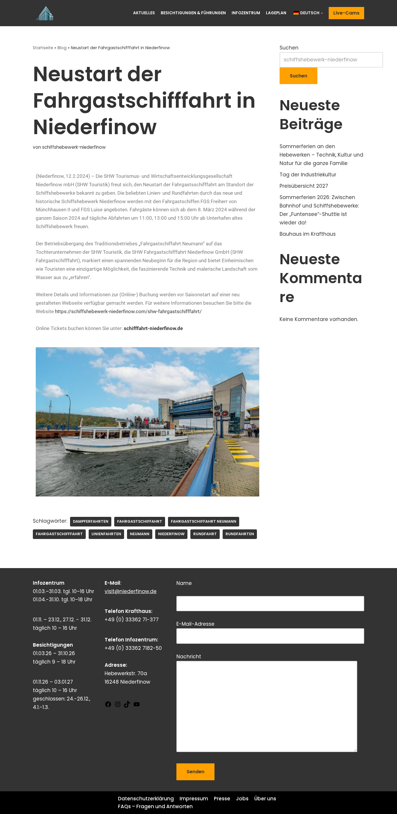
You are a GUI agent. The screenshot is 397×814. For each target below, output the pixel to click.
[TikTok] (127, 706)
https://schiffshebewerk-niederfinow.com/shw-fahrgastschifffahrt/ (128, 311)
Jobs (242, 798)
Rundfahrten (240, 533)
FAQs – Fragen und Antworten (155, 806)
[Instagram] (117, 706)
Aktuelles (144, 13)
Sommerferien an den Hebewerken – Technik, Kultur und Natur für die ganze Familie (321, 155)
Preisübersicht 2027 (304, 185)
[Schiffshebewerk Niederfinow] (46, 13)
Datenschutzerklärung (146, 798)
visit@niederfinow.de (131, 591)
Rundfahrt (205, 533)
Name (211, 589)
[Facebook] (108, 706)
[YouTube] (136, 706)
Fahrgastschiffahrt (139, 521)
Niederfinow (171, 533)
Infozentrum (246, 13)
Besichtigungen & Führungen (193, 13)
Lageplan (276, 13)
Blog (62, 48)
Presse (222, 798)
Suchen (289, 47)
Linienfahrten (106, 533)
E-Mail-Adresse (195, 623)
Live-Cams (346, 13)
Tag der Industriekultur (308, 174)
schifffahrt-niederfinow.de (153, 328)
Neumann (139, 533)
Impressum (194, 798)
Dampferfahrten (90, 521)
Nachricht (188, 656)
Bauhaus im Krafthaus (308, 233)
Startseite (43, 48)
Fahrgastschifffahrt (59, 533)
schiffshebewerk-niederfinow (74, 147)
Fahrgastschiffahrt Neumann (203, 521)
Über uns (265, 798)
